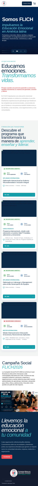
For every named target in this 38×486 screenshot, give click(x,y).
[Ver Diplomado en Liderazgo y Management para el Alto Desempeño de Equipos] (19, 30)
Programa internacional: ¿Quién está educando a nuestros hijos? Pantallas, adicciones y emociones (16, 233)
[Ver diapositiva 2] (21, 51)
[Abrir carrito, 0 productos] (34, 3)
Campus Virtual (27, 3)
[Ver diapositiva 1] (17, 51)
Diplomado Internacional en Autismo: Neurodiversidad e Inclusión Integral (16, 181)
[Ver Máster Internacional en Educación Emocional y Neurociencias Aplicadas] (19, 310)
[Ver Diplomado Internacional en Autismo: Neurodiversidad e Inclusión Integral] (19, 158)
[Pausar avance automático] (13, 51)
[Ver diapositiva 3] (25, 51)
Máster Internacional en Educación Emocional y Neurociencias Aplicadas (16, 334)
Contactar (7, 457)
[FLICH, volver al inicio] (4, 3)
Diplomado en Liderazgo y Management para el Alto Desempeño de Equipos (17, 283)
